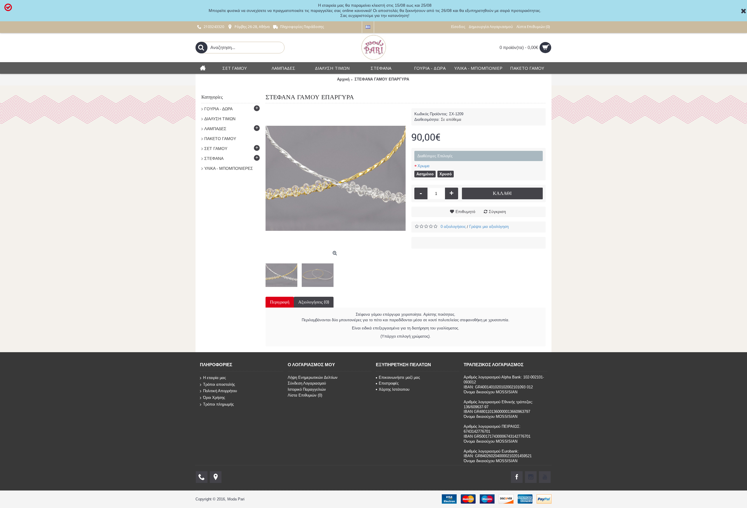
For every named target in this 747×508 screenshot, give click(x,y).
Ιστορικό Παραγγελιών (307, 389)
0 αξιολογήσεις (453, 226)
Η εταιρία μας (214, 378)
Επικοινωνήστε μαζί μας (399, 377)
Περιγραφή (279, 302)
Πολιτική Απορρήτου (220, 391)
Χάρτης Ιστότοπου (394, 389)
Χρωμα (424, 166)
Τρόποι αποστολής (219, 384)
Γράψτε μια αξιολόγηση (489, 226)
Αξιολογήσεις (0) (313, 302)
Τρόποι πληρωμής (218, 404)
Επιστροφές (389, 383)
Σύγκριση (497, 211)
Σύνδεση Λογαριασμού (307, 383)
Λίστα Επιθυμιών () (305, 395)
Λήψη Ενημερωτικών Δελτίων (313, 377)
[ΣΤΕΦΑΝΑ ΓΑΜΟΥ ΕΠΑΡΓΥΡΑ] (336, 178)
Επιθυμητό (465, 211)
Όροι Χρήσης (214, 397)
